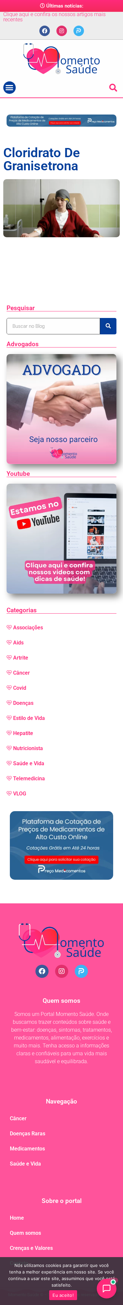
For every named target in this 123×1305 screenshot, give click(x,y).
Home (17, 1218)
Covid (19, 688)
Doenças (23, 703)
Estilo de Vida (29, 718)
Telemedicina (29, 778)
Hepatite (23, 733)
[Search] (108, 326)
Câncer (21, 673)
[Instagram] (61, 31)
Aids (18, 643)
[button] (9, 87)
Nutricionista (28, 748)
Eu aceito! (63, 1295)
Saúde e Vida (28, 763)
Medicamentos (27, 1149)
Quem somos (25, 1233)
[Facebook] (44, 31)
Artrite (20, 658)
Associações (28, 627)
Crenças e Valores (31, 1248)
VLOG (19, 793)
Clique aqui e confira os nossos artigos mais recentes (54, 17)
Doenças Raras (27, 1133)
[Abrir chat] (106, 1288)
